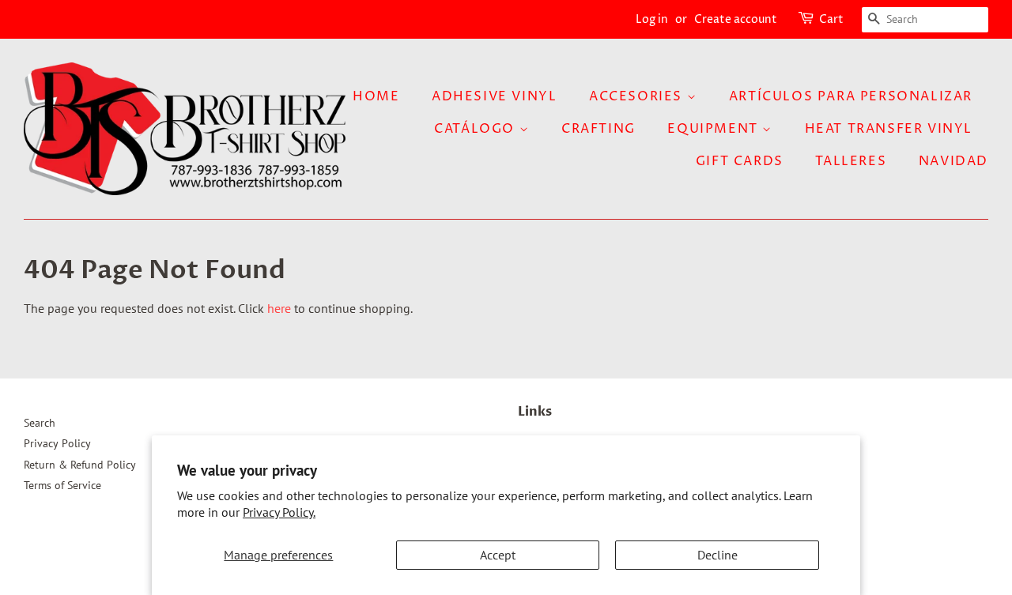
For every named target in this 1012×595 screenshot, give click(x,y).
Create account (735, 19)
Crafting (598, 128)
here (279, 308)
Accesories (638, 96)
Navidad (953, 161)
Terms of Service (62, 485)
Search (39, 423)
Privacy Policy (57, 443)
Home (376, 96)
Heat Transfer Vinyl (888, 128)
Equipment (714, 128)
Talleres (850, 161)
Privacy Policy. (279, 512)
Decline (717, 555)
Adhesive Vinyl (494, 96)
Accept (497, 555)
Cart (831, 19)
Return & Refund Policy (80, 465)
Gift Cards (740, 161)
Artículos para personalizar (850, 96)
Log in (652, 19)
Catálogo (476, 128)
